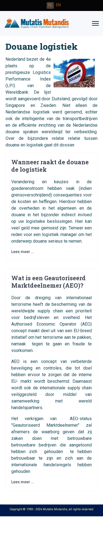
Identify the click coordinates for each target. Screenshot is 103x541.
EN (58, 5)
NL (50, 5)
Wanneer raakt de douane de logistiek (50, 165)
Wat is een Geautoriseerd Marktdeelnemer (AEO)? (48, 281)
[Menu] (95, 23)
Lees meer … (22, 251)
